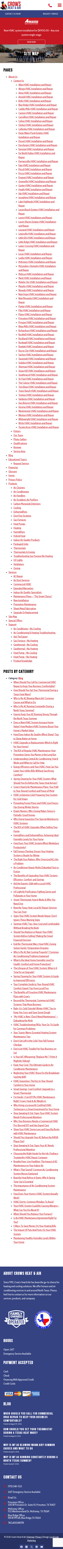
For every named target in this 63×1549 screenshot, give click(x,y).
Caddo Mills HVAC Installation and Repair (38, 108)
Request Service (50, 14)
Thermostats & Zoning (24, 552)
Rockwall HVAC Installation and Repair (36, 342)
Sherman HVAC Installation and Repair (36, 366)
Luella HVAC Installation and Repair (35, 257)
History (17, 431)
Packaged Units (20, 544)
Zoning (16, 568)
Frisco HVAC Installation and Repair (35, 173)
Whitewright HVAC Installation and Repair (38, 419)
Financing (13, 467)
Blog (10, 455)
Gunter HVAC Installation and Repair (35, 185)
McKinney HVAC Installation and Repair (37, 261)
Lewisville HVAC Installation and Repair (37, 233)
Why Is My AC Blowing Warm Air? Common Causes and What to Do (29, 1446)
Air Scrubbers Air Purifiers (25, 499)
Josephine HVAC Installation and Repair (37, 197)
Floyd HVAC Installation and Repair (35, 169)
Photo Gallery (20, 439)
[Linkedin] (36, 1547)
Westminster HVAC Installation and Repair (38, 411)
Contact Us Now (13, 14)
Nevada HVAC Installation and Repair (36, 290)
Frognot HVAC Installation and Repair (36, 177)
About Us (12, 76)
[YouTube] (41, 1547)
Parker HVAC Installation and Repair (35, 306)
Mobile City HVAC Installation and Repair (38, 282)
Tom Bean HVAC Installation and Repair (37, 386)
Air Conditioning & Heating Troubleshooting (34, 632)
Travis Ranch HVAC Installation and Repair (38, 390)
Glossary (12, 471)
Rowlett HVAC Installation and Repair (36, 346)
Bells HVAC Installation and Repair (34, 100)
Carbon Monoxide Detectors (27, 503)
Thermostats (19, 548)
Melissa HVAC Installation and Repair (36, 274)
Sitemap (30, 1537)
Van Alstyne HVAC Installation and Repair (38, 403)
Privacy (39, 1537)
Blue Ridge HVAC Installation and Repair (37, 104)
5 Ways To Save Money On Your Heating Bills (34, 1226)
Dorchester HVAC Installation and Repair (37, 145)
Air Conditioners (21, 491)
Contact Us (18, 80)
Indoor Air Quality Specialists (27, 592)
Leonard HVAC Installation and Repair (36, 229)
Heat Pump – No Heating (25, 656)
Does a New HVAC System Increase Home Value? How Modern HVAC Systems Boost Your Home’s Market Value (35, 726)
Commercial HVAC (22, 584)
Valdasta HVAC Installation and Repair (36, 399)
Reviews (17, 447)
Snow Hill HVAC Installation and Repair (37, 370)
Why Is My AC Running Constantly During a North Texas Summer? (31, 1458)
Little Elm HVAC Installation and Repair (37, 237)
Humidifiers (19, 531)
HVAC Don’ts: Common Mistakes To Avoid (33, 1201)
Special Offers (15, 620)
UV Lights (18, 560)
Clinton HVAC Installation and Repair (35, 125)
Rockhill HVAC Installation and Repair (36, 334)
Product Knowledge (22, 660)
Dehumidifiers (20, 511)
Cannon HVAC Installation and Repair (36, 113)
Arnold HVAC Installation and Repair (35, 96)
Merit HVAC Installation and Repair (35, 278)
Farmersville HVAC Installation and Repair (38, 161)
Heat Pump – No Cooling (25, 652)
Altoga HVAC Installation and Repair (35, 88)
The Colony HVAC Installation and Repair (38, 382)
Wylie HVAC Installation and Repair (35, 423)
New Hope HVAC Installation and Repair (37, 294)
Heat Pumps (19, 523)
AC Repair (18, 576)
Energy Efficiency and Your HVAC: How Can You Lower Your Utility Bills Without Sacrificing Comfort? (35, 770)
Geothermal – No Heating (25, 648)
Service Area (19, 451)
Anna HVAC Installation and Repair (34, 92)
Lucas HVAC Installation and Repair (35, 253)
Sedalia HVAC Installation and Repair (36, 362)
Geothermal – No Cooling (25, 644)
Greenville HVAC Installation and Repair (37, 181)
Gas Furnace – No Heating (25, 640)
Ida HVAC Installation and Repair (34, 193)
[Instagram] (26, 1547)
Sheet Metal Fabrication (24, 608)
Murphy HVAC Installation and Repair (36, 286)
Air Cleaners (19, 487)
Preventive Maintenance (24, 604)
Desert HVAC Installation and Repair (35, 141)
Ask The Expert (20, 636)
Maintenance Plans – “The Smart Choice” (32, 596)
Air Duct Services (21, 580)
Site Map (12, 616)
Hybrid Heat (19, 535)
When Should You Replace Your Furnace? (32, 1213)
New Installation (21, 600)
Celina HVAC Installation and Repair (35, 121)
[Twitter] (31, 1547)
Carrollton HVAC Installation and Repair (37, 117)
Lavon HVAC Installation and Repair (35, 217)
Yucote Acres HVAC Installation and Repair (38, 427)
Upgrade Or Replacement (25, 612)
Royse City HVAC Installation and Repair (37, 350)
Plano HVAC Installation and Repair (35, 314)
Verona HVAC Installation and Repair (35, 407)
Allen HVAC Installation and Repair (34, 84)
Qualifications (20, 443)
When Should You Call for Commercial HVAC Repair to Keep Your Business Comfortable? (28, 1417)
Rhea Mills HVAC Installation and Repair (37, 326)
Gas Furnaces (19, 519)
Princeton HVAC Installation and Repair (37, 318)
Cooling (17, 507)
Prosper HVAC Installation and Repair (36, 322)
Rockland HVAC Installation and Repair (37, 338)
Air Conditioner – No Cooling (27, 628)
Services (12, 572)
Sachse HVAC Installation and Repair (35, 354)
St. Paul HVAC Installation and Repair (36, 378)
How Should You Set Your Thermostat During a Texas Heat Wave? (28, 1431)
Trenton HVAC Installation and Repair (36, 395)
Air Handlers (19, 495)
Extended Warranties (23, 588)
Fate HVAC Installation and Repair (34, 165)
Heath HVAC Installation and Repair (35, 189)
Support (12, 624)
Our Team (18, 435)
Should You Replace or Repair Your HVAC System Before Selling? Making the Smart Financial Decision (33, 936)
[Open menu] (59, 5)
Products (12, 483)
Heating (17, 527)
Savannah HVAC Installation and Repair (37, 358)
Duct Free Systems (22, 515)
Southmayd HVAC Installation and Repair (38, 374)
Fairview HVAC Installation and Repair (36, 149)
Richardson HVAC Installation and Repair (37, 330)
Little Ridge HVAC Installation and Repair (37, 241)
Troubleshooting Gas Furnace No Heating (33, 556)
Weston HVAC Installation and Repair (36, 415)
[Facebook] (21, 1547)
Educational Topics (17, 459)
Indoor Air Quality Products (26, 539)
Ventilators (18, 564)
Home (11, 475)
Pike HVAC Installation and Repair (34, 310)
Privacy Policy (15, 479)
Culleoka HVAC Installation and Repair (36, 129)
